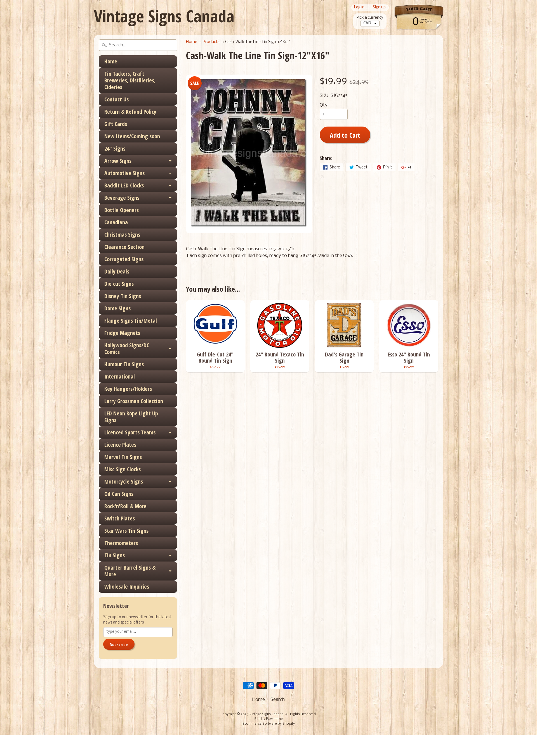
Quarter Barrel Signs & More (130, 571)
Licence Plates (120, 444)
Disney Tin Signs (122, 296)
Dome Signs (117, 308)
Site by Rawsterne (268, 719)
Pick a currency (370, 18)
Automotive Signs (124, 173)
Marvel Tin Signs (123, 457)
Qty (324, 105)
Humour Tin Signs (124, 364)
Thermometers (121, 543)
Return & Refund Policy (130, 111)
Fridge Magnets (122, 333)
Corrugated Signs (123, 259)
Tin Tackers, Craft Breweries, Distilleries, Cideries (130, 80)
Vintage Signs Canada (164, 15)
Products (211, 42)
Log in (359, 7)
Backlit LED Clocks (124, 185)
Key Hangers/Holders (128, 389)
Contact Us (116, 99)
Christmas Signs (122, 234)
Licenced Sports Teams (130, 432)
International (119, 376)
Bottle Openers (121, 210)
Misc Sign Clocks (122, 469)
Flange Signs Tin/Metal (130, 320)
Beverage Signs (121, 197)
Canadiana (116, 222)
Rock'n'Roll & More (125, 506)
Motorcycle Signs (123, 481)
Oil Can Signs (118, 494)
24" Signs (114, 148)
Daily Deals (116, 271)
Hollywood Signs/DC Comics (126, 348)
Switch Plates (119, 518)
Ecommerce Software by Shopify (268, 724)
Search (277, 699)
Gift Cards (115, 124)
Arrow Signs (117, 161)
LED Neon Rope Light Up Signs (131, 417)
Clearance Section (124, 247)
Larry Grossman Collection (133, 401)
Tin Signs (114, 555)
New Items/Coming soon (132, 136)
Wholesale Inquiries (126, 586)
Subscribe (119, 644)
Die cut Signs (119, 283)
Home (110, 61)
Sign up (379, 7)
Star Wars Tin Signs (126, 530)
